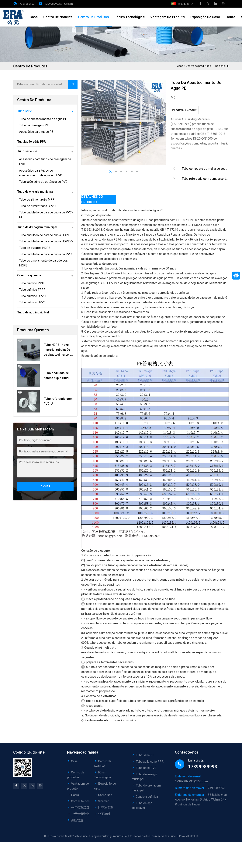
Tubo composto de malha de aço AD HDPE (204, 169)
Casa (34, 17)
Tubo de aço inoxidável (33, 312)
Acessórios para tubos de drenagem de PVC (45, 161)
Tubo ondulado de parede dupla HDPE (44, 235)
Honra (230, 17)
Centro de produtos (93, 17)
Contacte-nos (80, 801)
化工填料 (104, 814)
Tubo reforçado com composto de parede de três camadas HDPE (205, 179)
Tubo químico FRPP (32, 289)
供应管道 (77, 820)
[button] (159, 119)
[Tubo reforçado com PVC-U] (28, 401)
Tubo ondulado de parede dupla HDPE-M (46, 241)
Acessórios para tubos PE (36, 132)
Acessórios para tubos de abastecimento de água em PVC (40, 173)
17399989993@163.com (58, 3)
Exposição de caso (205, 17)
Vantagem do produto (167, 17)
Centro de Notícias (57, 17)
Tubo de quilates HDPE (34, 248)
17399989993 (26, 3)
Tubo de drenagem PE (34, 125)
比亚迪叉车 (105, 807)
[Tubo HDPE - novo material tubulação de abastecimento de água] (28, 349)
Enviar (45, 486)
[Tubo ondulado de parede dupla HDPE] (28, 375)
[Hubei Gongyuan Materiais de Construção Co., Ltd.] (15, 17)
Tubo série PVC (27, 151)
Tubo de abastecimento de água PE (43, 119)
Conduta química (29, 275)
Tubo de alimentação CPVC (37, 206)
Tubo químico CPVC (32, 296)
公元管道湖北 (80, 814)
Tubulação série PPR (31, 141)
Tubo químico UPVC (32, 302)
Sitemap (103, 801)
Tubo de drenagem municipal (37, 227)
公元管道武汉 (80, 807)
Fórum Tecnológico (130, 17)
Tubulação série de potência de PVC (43, 182)
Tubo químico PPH (31, 283)
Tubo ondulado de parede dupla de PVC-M (46, 215)
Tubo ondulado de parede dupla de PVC (45, 254)
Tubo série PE (220, 65)
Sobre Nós (105, 795)
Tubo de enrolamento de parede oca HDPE (43, 263)
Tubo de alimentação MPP (37, 199)
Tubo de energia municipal (35, 191)
